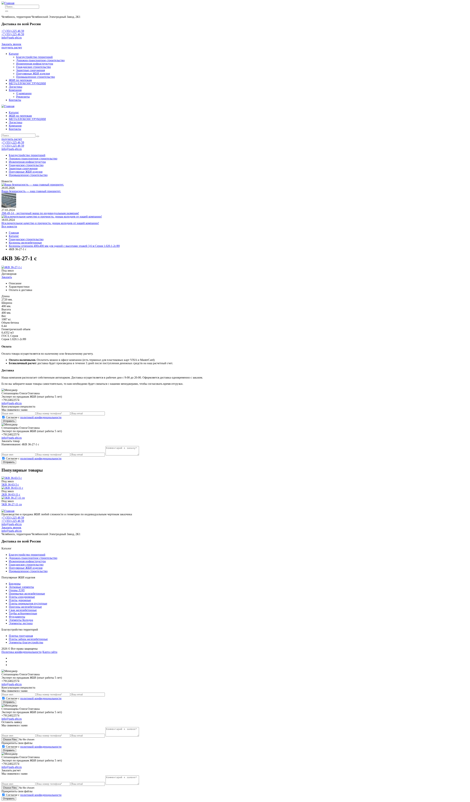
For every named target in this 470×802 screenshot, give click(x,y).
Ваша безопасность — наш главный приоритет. (31, 191)
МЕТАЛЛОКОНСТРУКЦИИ (27, 83)
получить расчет (11, 47)
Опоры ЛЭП (17, 590)
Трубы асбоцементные (23, 613)
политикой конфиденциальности (41, 417)
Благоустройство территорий (34, 57)
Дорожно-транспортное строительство (40, 60)
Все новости (9, 226)
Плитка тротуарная (21, 635)
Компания (15, 90)
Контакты (15, 100)
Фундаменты (17, 616)
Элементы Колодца (21, 620)
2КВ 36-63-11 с (10, 494)
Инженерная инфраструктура (34, 63)
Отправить (9, 421)
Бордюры (15, 583)
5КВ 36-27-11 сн (11, 504)
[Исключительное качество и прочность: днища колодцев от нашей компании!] (51, 216)
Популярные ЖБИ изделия (33, 73)
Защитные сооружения (30, 70)
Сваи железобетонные (23, 610)
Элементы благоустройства (26, 642)
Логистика (15, 86)
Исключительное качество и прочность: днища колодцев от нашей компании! (50, 223)
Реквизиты (23, 96)
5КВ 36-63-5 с (10, 484)
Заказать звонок (11, 44)
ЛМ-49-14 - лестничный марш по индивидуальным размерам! (40, 213)
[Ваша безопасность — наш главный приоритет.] (32, 184)
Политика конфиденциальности (21, 651)
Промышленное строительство (35, 76)
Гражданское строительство (33, 66)
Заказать (6, 277)
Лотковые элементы (21, 587)
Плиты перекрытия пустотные (28, 603)
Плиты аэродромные (22, 596)
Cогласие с (34, 417)
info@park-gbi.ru (11, 40)
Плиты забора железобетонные (28, 639)
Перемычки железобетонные (27, 593)
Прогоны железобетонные (25, 606)
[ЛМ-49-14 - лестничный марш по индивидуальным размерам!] (8, 206)
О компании (24, 93)
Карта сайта (49, 651)
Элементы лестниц (21, 623)
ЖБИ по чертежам (20, 80)
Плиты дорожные (20, 600)
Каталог (14, 53)
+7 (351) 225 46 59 (12, 30)
